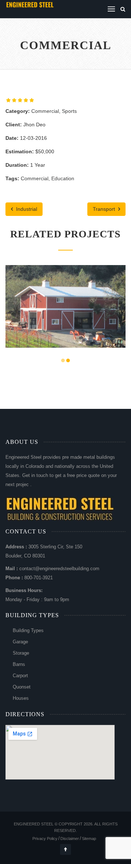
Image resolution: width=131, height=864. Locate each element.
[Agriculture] (56, 321)
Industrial (26, 209)
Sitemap (89, 838)
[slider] (20, 100)
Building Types (28, 630)
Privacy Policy (44, 838)
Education (62, 178)
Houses (21, 698)
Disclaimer (69, 838)
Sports (69, 111)
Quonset (22, 687)
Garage (20, 641)
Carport (20, 675)
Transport (104, 209)
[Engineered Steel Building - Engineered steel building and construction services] (30, 4)
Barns (19, 664)
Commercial (45, 111)
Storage (21, 653)
